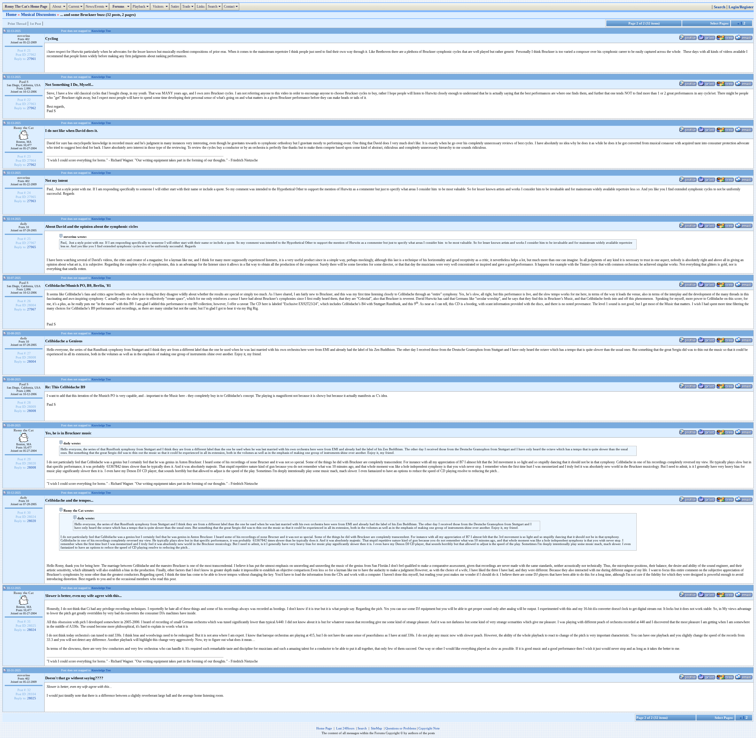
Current (76, 6)
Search (215, 6)
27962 (31, 108)
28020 (31, 521)
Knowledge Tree (101, 30)
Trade (188, 6)
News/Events (97, 6)
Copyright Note (429, 728)
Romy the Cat (24, 128)
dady (23, 223)
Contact (231, 6)
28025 (31, 698)
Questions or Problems (400, 728)
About (59, 6)
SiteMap (376, 728)
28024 (31, 629)
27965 (31, 247)
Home (12, 14)
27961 (31, 58)
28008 (31, 411)
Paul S (23, 82)
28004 (31, 361)
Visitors (160, 6)
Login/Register (741, 7)
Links (201, 6)
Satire (175, 6)
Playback (141, 6)
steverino (23, 35)
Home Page (324, 728)
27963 (31, 201)
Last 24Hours (345, 728)
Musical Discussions (39, 14)
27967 (31, 309)
